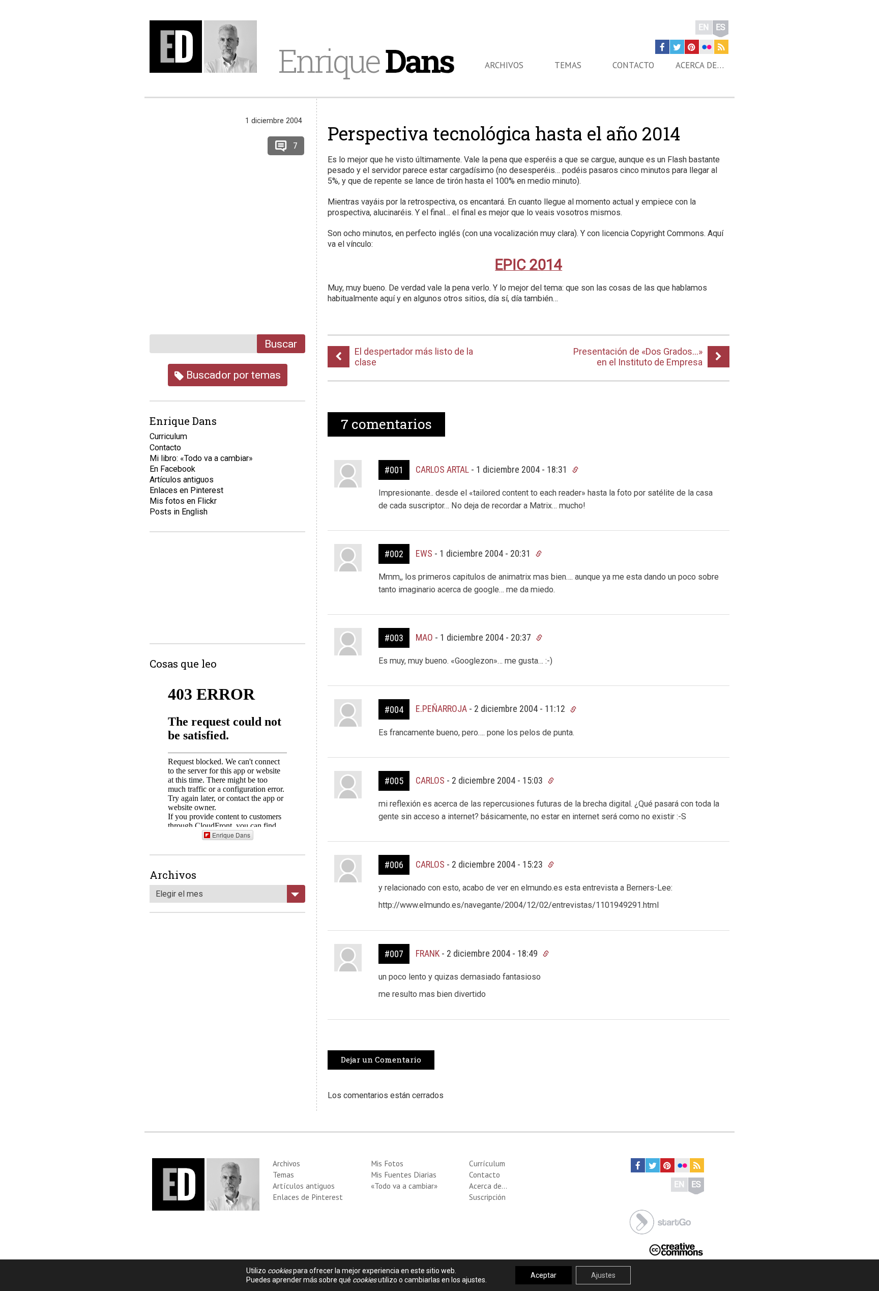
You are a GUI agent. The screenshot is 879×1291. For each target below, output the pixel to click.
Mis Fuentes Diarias (403, 1174)
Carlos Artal (442, 469)
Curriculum (168, 436)
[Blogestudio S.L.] (660, 1221)
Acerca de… (700, 65)
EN (703, 27)
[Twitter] (677, 47)
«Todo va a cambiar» (404, 1186)
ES (720, 27)
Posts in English (179, 512)
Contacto (633, 65)
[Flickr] (706, 47)
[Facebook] (662, 47)
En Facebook (172, 469)
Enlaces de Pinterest (308, 1197)
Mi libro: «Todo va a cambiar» (201, 458)
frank (428, 953)
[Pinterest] (692, 47)
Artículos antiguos (182, 479)
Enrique (365, 60)
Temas (567, 65)
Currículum (487, 1163)
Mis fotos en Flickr (183, 501)
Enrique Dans (231, 834)
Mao (424, 637)
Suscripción (487, 1197)
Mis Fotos (387, 1163)
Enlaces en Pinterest (186, 490)
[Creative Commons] (676, 1248)
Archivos (504, 65)
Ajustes (603, 1275)
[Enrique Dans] (206, 46)
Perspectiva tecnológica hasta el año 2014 (504, 133)
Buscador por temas (232, 374)
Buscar (281, 343)
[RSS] (721, 47)
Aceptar (543, 1275)
